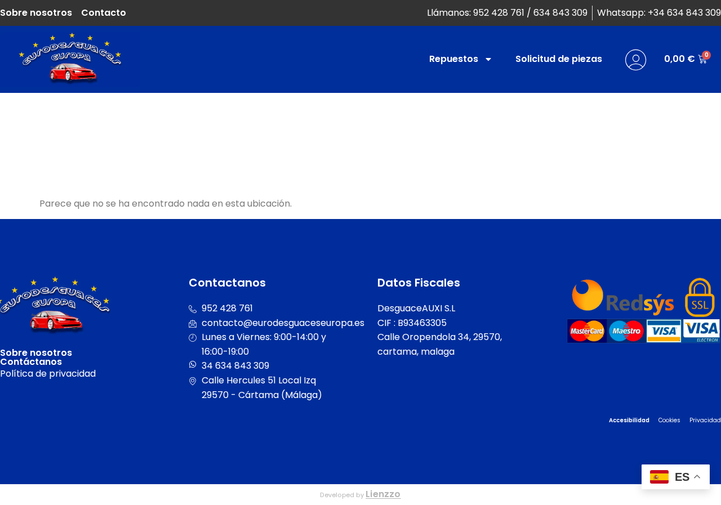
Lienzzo (383, 494)
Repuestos (453, 58)
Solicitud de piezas (558, 58)
